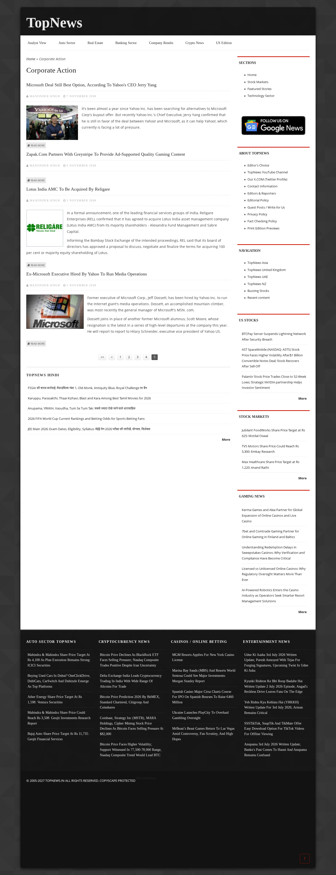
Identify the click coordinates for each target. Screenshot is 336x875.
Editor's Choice (258, 165)
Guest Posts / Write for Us (266, 207)
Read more (38, 145)
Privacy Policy (257, 214)
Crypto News (194, 43)
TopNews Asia (257, 262)
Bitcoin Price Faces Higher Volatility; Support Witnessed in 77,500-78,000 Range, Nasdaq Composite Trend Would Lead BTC (131, 749)
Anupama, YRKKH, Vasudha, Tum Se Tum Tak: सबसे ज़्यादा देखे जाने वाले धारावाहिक (82, 408)
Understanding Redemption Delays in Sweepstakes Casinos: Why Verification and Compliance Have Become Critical (273, 552)
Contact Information (262, 186)
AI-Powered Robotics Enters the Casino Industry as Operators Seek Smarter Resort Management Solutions (273, 595)
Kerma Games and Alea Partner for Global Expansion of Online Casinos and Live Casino (272, 515)
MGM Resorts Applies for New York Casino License (203, 657)
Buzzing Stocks (258, 290)
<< (102, 357)
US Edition (224, 43)
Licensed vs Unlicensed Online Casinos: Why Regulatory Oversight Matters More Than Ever (274, 574)
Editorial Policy (258, 200)
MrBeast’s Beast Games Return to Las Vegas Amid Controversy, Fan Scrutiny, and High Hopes (203, 733)
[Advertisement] (168, 818)
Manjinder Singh (45, 96)
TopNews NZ (256, 284)
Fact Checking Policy (262, 221)
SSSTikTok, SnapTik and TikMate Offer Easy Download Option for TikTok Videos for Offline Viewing (274, 728)
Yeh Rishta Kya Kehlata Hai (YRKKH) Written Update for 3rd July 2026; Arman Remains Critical (273, 707)
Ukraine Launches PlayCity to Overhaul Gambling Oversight (200, 715)
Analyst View (37, 43)
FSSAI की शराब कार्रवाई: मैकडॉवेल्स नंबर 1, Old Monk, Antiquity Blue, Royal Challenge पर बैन (87, 388)
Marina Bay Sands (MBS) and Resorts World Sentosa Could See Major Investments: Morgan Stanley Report (203, 675)
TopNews (54, 22)
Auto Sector (67, 43)
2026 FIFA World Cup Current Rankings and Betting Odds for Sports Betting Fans (86, 418)
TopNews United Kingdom (266, 270)
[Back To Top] (305, 858)
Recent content (258, 297)
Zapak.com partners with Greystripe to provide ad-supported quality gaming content (105, 154)
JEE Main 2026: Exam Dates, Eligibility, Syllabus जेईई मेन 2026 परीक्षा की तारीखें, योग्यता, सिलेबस (89, 429)
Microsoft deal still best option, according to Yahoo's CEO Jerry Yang (91, 84)
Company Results (161, 43)
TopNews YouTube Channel (267, 172)
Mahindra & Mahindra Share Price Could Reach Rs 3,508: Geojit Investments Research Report (59, 717)
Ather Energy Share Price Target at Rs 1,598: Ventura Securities (55, 699)
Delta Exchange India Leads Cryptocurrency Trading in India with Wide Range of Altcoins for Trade (131, 681)
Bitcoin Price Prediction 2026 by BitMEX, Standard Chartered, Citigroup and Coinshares (130, 702)
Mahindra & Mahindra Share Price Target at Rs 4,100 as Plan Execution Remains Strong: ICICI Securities (59, 660)
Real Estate (95, 43)
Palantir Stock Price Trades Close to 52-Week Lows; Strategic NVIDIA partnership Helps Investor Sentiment (274, 382)
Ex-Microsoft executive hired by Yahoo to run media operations (86, 274)
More (226, 439)
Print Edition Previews (263, 228)
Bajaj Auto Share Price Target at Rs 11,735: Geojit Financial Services (58, 736)
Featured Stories (259, 89)
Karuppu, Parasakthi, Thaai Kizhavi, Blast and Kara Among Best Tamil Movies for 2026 (89, 398)
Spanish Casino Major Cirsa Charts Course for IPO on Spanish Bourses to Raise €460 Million (202, 697)
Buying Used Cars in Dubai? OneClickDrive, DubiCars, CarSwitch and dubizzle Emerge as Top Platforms (59, 681)
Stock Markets (257, 82)
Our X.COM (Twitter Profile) (267, 179)
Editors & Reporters (261, 193)
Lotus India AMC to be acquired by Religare (68, 189)
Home (30, 59)
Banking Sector (126, 43)
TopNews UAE (257, 276)
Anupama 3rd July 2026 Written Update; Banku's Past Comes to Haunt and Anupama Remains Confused (275, 749)
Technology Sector (261, 95)
